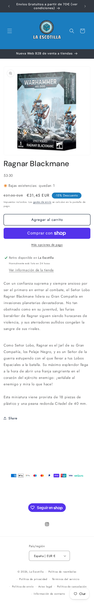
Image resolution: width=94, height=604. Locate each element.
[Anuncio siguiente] (85, 6)
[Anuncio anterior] (9, 6)
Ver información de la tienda (31, 270)
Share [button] (12, 418)
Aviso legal (45, 586)
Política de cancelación (72, 586)
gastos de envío (42, 202)
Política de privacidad (33, 579)
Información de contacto (49, 594)
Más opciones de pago (47, 245)
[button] (9, 31)
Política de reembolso (62, 572)
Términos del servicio (66, 579)
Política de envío (23, 586)
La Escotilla (36, 572)
